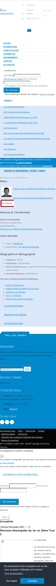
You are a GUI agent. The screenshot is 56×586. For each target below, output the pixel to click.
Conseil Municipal (13, 305)
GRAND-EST (18, 243)
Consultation (11, 50)
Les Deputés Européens (14, 154)
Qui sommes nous (7, 431)
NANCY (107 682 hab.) (15, 285)
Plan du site (30, 431)
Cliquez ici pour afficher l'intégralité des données (34, 188)
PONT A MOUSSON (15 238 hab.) (19, 299)
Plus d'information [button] (14, 573)
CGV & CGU (22, 434)
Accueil (7, 43)
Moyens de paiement (10, 440)
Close (4, 517)
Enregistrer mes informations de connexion (26, 85)
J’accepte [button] (32, 581)
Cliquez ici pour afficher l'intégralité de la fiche (33, 198)
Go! (27, 369)
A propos (30, 5)
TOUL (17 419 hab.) (14, 295)
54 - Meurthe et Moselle (29, 247)
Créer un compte (30, 12)
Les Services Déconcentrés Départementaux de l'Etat (27, 138)
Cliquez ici (13, 409)
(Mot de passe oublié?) (13, 79)
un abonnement (7, 463)
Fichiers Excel (10, 46)
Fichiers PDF (9, 54)
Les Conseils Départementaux (17, 112)
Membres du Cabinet (15, 314)
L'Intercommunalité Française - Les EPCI (21, 117)
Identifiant (8, 75)
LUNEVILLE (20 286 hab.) (16, 292)
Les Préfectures (10, 128)
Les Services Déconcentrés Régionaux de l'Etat (24, 133)
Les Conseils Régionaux (14, 106)
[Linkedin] (45, 14)
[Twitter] (50, 9)
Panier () (8, 100)
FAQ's (20, 431)
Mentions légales (8, 434)
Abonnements (10, 57)
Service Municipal (13, 323)
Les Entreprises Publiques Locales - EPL (21, 122)
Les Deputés (9, 144)
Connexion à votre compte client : (21, 474)
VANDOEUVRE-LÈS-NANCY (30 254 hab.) (22, 288)
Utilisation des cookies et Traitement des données (22, 437)
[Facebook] (45, 9)
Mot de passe (30, 78)
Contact (7, 61)
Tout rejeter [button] (11, 581)
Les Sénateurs (10, 149)
